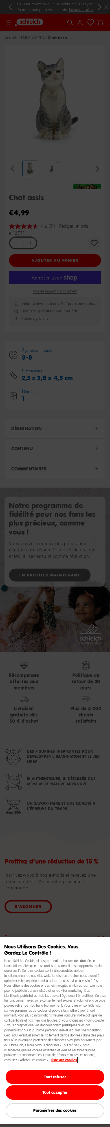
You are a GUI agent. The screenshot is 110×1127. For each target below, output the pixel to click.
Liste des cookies (64, 1060)
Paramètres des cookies (54, 1110)
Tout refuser (55, 1076)
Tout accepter (55, 1092)
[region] (55, 1030)
